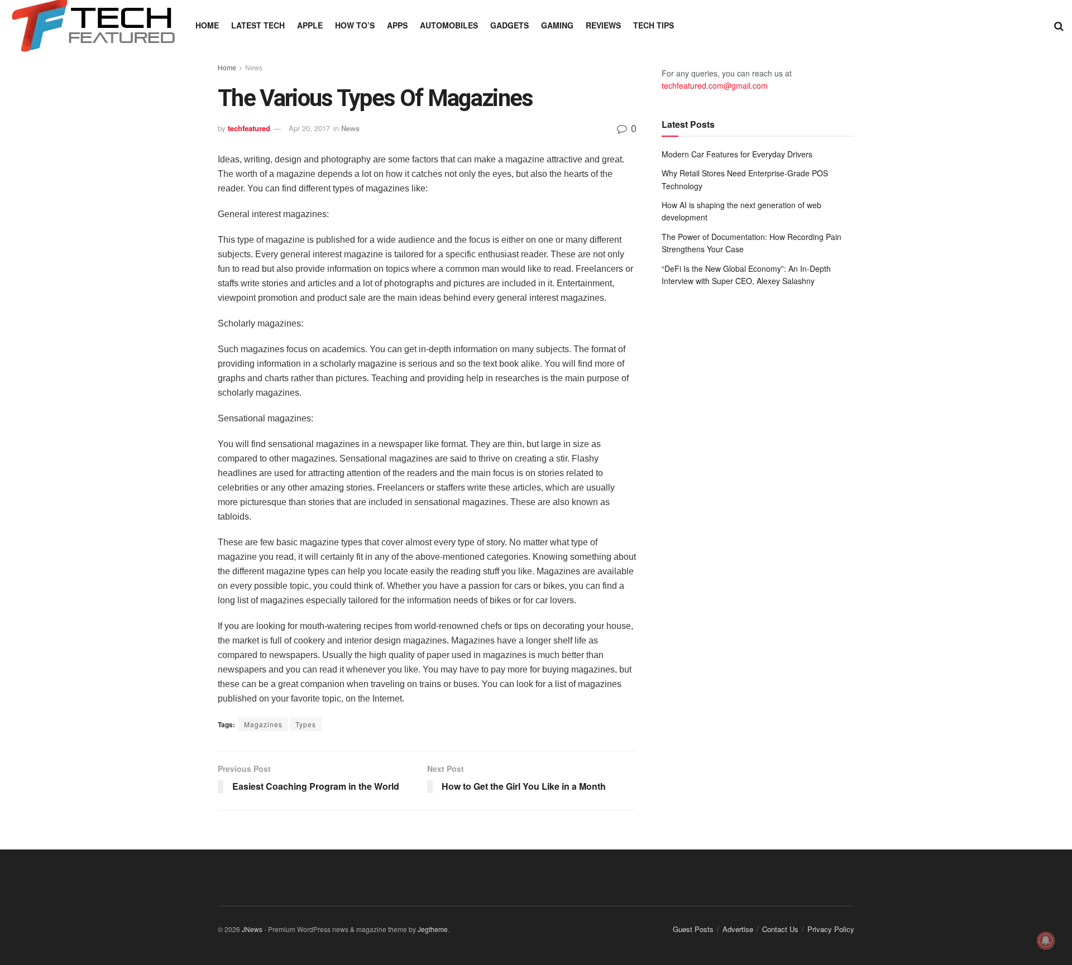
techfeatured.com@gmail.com (715, 85)
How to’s (355, 25)
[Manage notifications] (1046, 940)
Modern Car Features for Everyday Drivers (737, 154)
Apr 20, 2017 (309, 128)
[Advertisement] (758, 387)
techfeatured (249, 128)
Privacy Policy (830, 929)
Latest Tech (258, 25)
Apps (397, 25)
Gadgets (509, 25)
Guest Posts (693, 929)
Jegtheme (433, 929)
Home (207, 25)
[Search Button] (1059, 25)
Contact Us (780, 929)
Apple (310, 25)
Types (305, 724)
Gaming (557, 25)
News (253, 67)
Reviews (603, 25)
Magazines (263, 724)
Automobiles (449, 25)
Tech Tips (653, 25)
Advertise (737, 929)
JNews (252, 929)
